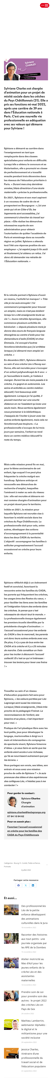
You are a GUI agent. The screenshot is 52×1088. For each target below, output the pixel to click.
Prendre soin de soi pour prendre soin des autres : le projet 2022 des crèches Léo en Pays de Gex (34, 1000)
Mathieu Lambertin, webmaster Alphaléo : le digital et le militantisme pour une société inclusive (34, 1029)
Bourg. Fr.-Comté (20, 863)
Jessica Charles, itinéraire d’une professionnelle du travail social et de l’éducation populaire (33, 1058)
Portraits (7, 866)
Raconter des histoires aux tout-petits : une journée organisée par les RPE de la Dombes (34, 941)
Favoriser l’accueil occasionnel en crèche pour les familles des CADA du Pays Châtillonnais (24, 830)
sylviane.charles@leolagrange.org (26, 812)
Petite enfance (34, 863)
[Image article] (11, 909)
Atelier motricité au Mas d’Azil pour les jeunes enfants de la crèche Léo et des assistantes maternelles (32, 969)
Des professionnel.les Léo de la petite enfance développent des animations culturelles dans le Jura (34, 914)
